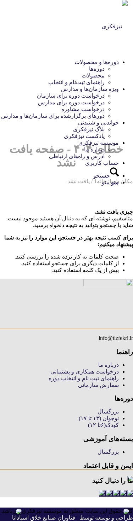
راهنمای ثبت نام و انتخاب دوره (84, 378)
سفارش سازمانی (98, 385)
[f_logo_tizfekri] (115, 26)
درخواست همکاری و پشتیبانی (84, 372)
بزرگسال (108, 412)
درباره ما (108, 365)
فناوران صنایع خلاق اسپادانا (43, 518)
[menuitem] (60, 72)
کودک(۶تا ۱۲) (103, 425)
